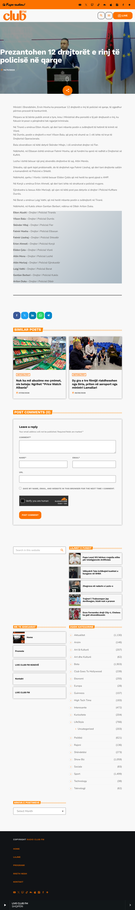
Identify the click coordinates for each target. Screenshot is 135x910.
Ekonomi (79, 678)
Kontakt (19, 679)
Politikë (78, 738)
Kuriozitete (80, 715)
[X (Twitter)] (86, 5)
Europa (78, 686)
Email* (76, 458)
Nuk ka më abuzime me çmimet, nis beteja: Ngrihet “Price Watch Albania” (38, 384)
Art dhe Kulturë (82, 657)
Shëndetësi (80, 752)
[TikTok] (98, 5)
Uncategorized (86, 729)
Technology (80, 781)
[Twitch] (92, 5)
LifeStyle (79, 722)
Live (123, 15)
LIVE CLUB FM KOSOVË (27, 665)
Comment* (25, 437)
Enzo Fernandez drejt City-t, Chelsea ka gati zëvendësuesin (101, 614)
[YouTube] (80, 5)
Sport (77, 774)
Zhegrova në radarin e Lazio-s (98, 586)
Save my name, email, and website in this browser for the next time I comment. (69, 488)
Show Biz (79, 759)
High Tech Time (82, 700)
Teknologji (79, 788)
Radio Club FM (35, 839)
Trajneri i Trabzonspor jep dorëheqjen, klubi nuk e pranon (99, 600)
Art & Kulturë (81, 650)
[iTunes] (111, 5)
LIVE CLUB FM (22, 692)
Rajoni (77, 745)
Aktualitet (23, 375)
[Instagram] (117, 5)
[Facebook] (123, 5)
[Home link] (14, 15)
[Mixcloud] (105, 5)
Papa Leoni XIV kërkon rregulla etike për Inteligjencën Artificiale (101, 558)
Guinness (79, 693)
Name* (22, 458)
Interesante (80, 707)
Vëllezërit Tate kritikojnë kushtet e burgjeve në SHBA (100, 572)
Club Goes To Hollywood (88, 671)
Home (30, 637)
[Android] (129, 5)
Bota (76, 664)
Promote (19, 651)
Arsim (77, 642)
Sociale (78, 766)
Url (21, 472)
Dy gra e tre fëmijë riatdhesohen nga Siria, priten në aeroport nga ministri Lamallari (94, 384)
